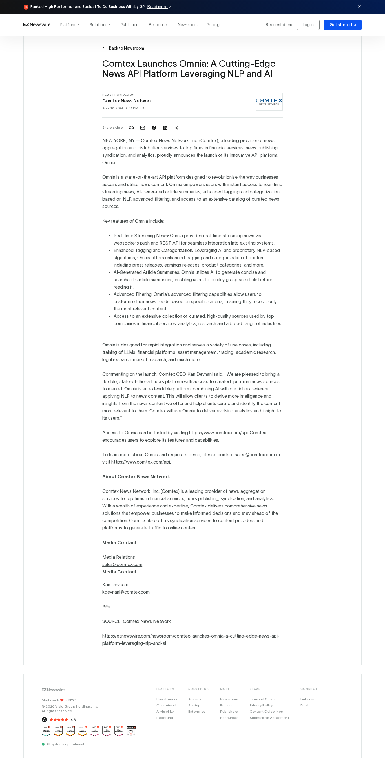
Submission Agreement (269, 717)
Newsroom (188, 25)
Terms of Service (264, 699)
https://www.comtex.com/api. (141, 461)
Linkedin (307, 699)
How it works (166, 699)
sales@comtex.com (255, 454)
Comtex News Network (127, 100)
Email (304, 705)
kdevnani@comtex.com (126, 591)
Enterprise (196, 711)
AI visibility (165, 711)
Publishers (130, 25)
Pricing (213, 25)
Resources (159, 25)
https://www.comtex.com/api (218, 432)
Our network (166, 705)
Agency (194, 699)
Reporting (164, 717)
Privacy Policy (261, 705)
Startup (194, 705)
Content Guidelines (266, 711)
